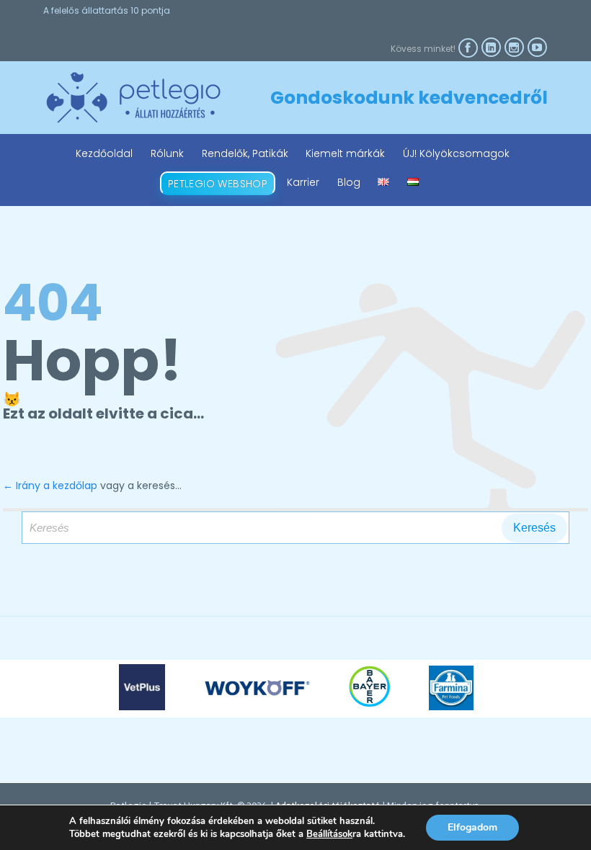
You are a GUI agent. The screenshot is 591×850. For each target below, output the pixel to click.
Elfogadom (472, 827)
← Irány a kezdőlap (50, 485)
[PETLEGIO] (133, 97)
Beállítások (329, 834)
